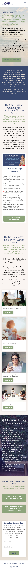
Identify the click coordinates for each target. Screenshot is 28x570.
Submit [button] (14, 553)
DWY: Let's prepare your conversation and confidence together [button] (14, 509)
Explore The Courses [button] (11, 60)
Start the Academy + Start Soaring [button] (14, 219)
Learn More (8, 312)
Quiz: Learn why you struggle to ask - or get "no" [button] (14, 498)
